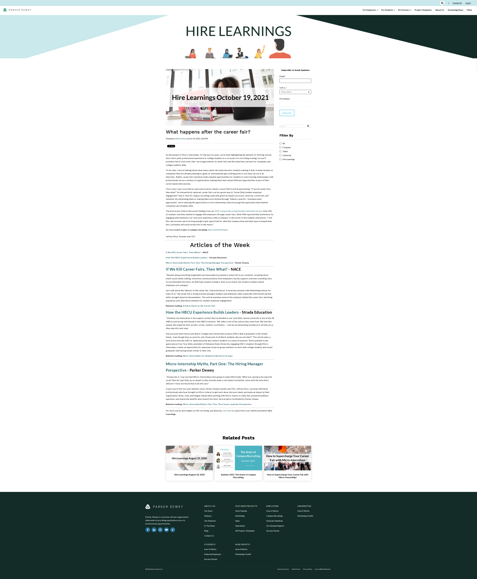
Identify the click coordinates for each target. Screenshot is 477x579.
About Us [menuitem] (439, 10)
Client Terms (296, 569)
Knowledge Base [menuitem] (455, 10)
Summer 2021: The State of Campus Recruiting (238, 476)
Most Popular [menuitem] (241, 511)
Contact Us (457, 3)
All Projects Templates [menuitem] (245, 530)
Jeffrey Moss (180, 138)
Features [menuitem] (208, 516)
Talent (285, 151)
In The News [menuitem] (209, 526)
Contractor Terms (283, 569)
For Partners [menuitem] (404, 10)
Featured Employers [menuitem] (212, 554)
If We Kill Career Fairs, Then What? (183, 252)
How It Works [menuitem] (272, 511)
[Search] (308, 126)
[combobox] (292, 126)
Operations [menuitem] (240, 526)
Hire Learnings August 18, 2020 (189, 474)
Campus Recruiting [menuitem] (274, 516)
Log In (468, 3)
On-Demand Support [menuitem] (275, 526)
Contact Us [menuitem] (209, 535)
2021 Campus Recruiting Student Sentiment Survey (238, 211)
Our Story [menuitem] (208, 511)
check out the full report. (218, 230)
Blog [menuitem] (206, 530)
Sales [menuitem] (237, 521)
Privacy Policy (307, 569)
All (283, 143)
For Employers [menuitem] (369, 10)
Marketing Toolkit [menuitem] (305, 516)
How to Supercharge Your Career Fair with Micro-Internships (287, 476)
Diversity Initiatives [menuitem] (274, 521)
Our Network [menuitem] (210, 521)
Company (286, 147)
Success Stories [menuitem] (272, 530)
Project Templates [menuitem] (423, 10)
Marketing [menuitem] (239, 516)
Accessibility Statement (322, 569)
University (286, 155)
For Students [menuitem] (387, 10)
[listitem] (220, 229)
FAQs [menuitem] (469, 10)
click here (227, 410)
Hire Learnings (288, 159)
